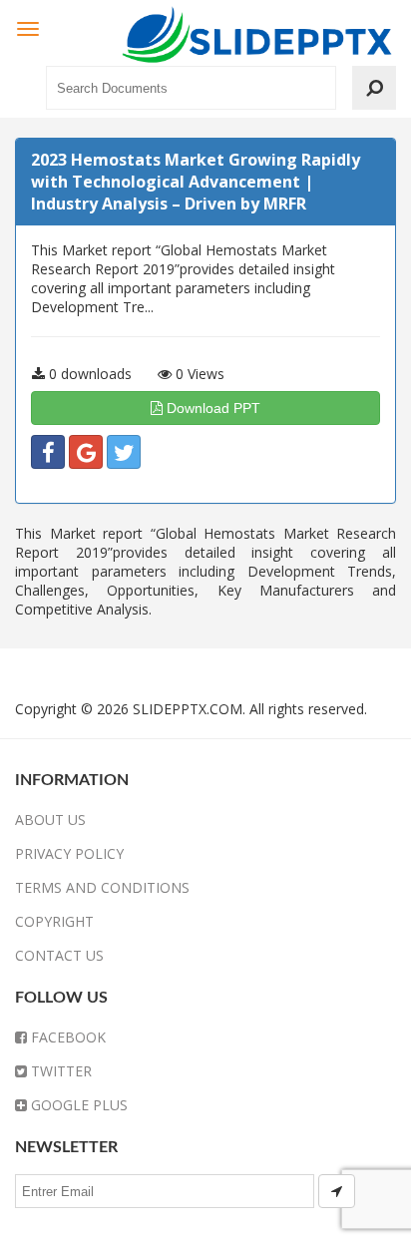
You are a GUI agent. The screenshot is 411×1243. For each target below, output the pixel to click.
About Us (50, 819)
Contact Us (59, 955)
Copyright (54, 921)
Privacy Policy (69, 853)
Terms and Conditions (102, 887)
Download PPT (211, 408)
